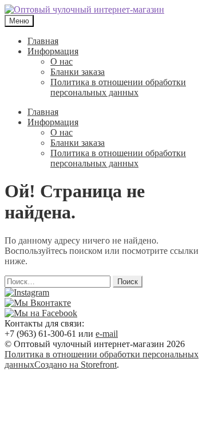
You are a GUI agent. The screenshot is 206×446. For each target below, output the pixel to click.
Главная (42, 41)
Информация (52, 51)
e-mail (107, 334)
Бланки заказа (77, 72)
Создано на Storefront (75, 364)
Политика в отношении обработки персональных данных (118, 87)
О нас (61, 61)
